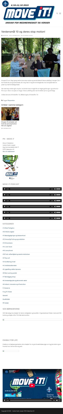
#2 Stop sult (6, 258)
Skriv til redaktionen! (9, 151)
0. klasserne (6, 288)
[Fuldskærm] (59, 400)
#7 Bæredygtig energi (9, 277)
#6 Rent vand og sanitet (10, 273)
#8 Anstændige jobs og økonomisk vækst (15, 280)
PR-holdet (6, 303)
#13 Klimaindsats (8, 243)
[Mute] (55, 189)
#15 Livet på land (8, 250)
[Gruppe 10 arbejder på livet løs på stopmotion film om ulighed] (10, 114)
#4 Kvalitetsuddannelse (9, 265)
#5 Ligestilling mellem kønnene (12, 269)
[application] (32, 189)
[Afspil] (5, 189)
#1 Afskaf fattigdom (8, 228)
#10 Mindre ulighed (27, 35)
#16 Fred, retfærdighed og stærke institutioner (16, 254)
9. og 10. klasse (7, 292)
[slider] (58, 188)
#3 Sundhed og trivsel (9, 261)
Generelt (5, 295)
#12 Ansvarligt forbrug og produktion (14, 239)
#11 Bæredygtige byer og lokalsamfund (14, 235)
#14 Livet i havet (7, 247)
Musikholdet (6, 299)
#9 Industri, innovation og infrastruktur (14, 284)
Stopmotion (11, 100)
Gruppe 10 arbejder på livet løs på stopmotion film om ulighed (9, 124)
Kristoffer (5, 35)
